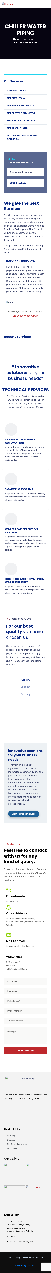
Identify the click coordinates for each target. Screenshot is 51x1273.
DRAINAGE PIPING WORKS (20, 105)
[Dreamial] (7, 4)
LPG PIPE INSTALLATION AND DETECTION (22, 137)
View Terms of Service (23, 814)
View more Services (25, 316)
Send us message (25, 1051)
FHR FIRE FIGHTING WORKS (21, 120)
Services (28, 39)
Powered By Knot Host (25, 1265)
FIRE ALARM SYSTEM (17, 128)
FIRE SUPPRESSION (16, 98)
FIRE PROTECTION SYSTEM (21, 113)
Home (16, 39)
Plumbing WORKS (16, 90)
